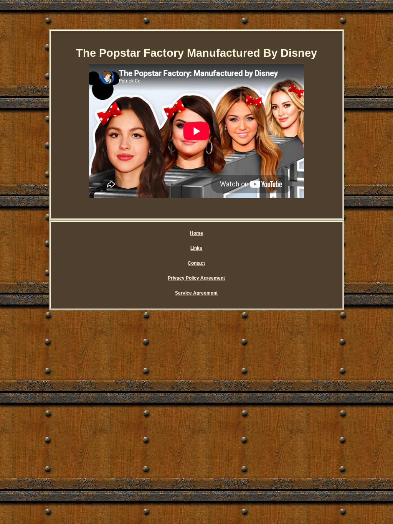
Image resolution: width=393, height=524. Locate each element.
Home (196, 233)
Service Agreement (196, 293)
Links (196, 248)
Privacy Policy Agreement (196, 278)
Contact (196, 263)
